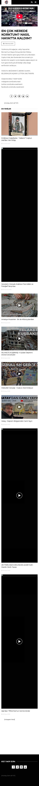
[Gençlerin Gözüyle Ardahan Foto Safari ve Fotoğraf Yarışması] (19, 215)
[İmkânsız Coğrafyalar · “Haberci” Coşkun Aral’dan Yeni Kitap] (19, 124)
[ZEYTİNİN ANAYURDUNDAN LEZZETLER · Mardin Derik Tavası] (19, 495)
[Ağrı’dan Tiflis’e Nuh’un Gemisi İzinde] (19, 641)
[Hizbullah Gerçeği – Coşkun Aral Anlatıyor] (19, 374)
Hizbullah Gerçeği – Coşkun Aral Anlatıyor (17, 388)
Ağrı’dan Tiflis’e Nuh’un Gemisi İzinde (15, 711)
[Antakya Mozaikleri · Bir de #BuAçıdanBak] (19, 305)
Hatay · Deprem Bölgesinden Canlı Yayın (16, 421)
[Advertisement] (19, 736)
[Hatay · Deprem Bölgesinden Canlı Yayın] (19, 407)
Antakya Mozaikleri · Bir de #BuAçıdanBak (17, 319)
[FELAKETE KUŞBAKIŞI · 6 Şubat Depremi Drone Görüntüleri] (19, 338)
